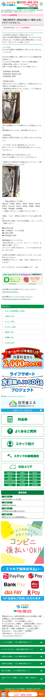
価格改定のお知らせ (9, 505)
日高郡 (10, 485)
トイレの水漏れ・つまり (23, 621)
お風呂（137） (10, 316)
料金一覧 (5, 628)
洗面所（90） (9, 332)
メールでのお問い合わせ (27, 8)
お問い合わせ (7, 633)
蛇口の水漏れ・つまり (30, 626)
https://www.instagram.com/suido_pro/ (16, 299)
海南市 (22, 472)
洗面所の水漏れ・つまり (10, 626)
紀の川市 (22, 479)
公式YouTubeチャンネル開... (12, 499)
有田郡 (35, 482)
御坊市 (22, 475)
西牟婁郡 (22, 485)
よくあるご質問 (32, 628)
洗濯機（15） (9, 337)
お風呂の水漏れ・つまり (32, 623)
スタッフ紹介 (17, 631)
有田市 (10, 475)
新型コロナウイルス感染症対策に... (14, 517)
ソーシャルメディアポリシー (12, 636)
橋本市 (35, 472)
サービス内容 (7, 621)
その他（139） (10, 343)
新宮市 (10, 479)
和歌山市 (10, 472)
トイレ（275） (10, 321)
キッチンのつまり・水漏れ (11, 623)
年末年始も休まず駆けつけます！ (14, 511)
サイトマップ (19, 633)
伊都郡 (22, 482)
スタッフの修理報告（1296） (15, 311)
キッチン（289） (11, 327)
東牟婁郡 (35, 485)
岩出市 (35, 479)
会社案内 (28, 631)
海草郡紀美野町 (10, 482)
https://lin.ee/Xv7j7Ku (10, 292)
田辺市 (35, 475)
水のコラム (6, 631)
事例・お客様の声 (17, 628)
